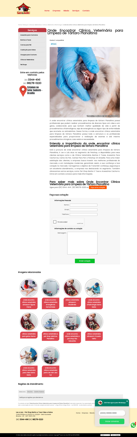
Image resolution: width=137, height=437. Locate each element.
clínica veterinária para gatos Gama (29, 335)
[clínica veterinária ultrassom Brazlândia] (72, 288)
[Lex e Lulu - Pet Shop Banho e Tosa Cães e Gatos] (28, 4)
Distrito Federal (39, 392)
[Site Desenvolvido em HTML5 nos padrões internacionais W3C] (105, 435)
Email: (67, 209)
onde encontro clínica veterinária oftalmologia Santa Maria (94, 303)
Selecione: (22, 392)
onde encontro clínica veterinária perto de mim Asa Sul (50, 371)
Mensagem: (62, 233)
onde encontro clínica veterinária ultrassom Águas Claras (29, 303)
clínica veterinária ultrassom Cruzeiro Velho (94, 336)
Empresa (56, 10)
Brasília (30, 392)
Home (46, 10)
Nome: (67, 205)
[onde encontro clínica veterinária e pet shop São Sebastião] (72, 322)
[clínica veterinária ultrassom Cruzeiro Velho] (94, 322)
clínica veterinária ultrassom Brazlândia (72, 302)
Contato (86, 10)
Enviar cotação (84, 261)
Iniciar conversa (112, 421)
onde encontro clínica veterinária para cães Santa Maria (29, 371)
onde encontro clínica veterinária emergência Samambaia (50, 303)
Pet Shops (23, 64)
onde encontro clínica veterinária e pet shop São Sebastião (72, 337)
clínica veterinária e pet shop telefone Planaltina (50, 336)
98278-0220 (34, 83)
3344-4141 (34, 79)
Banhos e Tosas (25, 40)
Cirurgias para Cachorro (28, 55)
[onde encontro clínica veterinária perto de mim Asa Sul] (50, 356)
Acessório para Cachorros (29, 35)
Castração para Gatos (28, 50)
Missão (66, 10)
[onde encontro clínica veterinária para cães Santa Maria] (29, 356)
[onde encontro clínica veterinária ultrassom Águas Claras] (29, 288)
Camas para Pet (25, 45)
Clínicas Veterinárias (27, 60)
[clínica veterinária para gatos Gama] (29, 322)
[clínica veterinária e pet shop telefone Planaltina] (50, 322)
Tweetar (54, 44)
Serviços (75, 10)
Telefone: (66, 214)
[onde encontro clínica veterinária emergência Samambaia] (50, 288)
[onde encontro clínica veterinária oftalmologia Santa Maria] (94, 288)
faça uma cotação (98, 187)
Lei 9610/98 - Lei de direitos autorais (81, 405)
